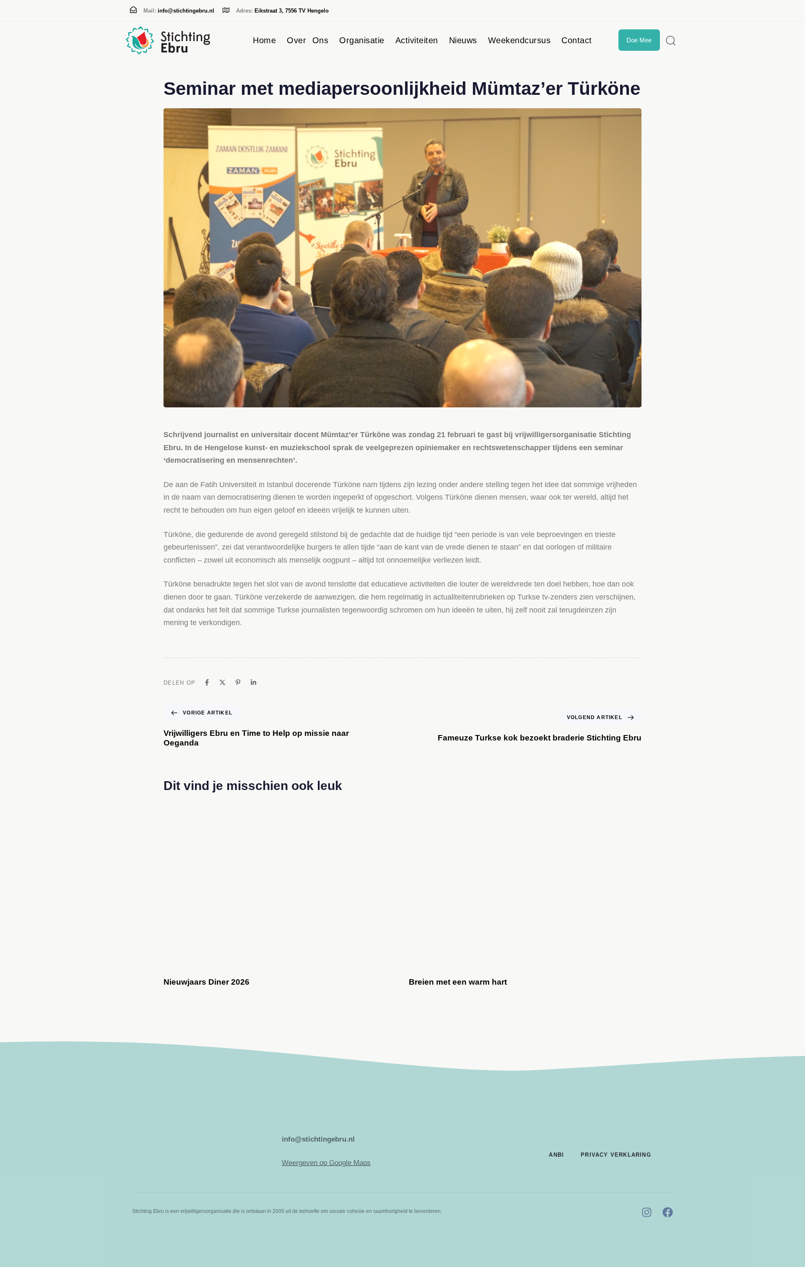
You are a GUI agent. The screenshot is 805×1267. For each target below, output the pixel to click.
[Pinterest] (238, 682)
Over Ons (307, 40)
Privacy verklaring (616, 1155)
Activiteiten (416, 40)
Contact (576, 40)
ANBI (556, 1155)
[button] (668, 40)
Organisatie (361, 40)
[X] (222, 682)
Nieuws (463, 40)
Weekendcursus (519, 40)
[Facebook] (207, 682)
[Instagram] (646, 1212)
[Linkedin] (253, 682)
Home (264, 40)
